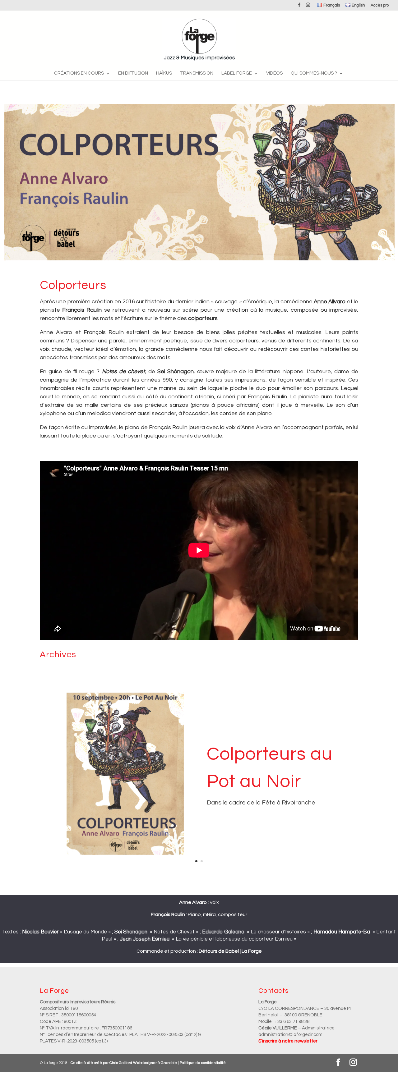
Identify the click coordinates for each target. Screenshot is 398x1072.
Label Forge (236, 73)
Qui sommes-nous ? (314, 73)
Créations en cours (79, 73)
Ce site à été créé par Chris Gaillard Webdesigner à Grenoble (124, 1063)
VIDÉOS (274, 73)
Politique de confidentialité (203, 1063)
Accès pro (380, 5)
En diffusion (133, 73)
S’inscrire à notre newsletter (287, 1041)
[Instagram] (308, 7)
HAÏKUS (164, 73)
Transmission (196, 73)
